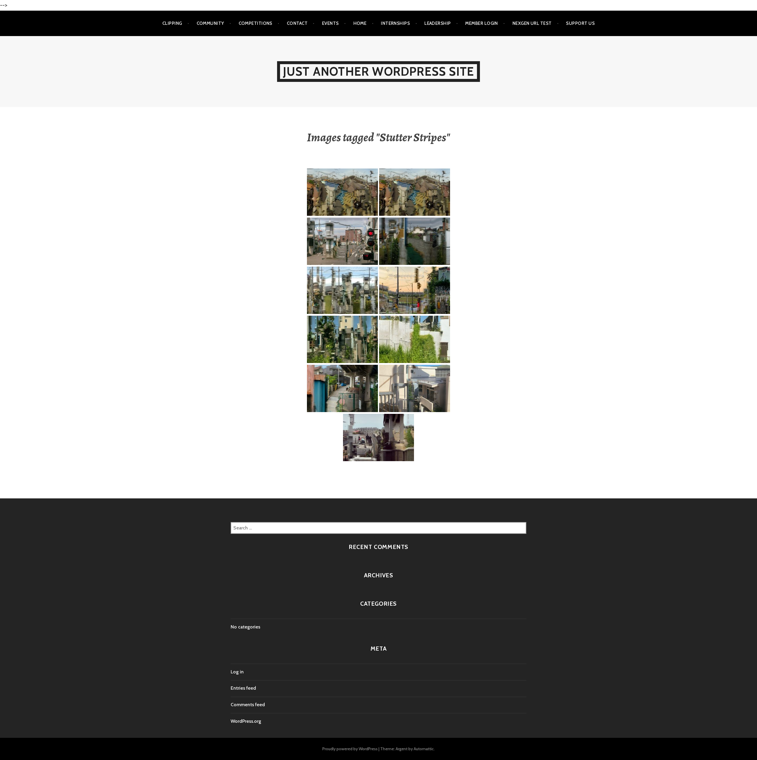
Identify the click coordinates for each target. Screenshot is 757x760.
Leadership (437, 23)
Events (330, 23)
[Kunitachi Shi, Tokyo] (342, 241)
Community (210, 23)
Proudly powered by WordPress (350, 748)
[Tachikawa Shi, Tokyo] (414, 291)
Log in (237, 672)
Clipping (172, 23)
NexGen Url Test (532, 23)
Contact (297, 23)
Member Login (481, 23)
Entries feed (243, 688)
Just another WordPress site (378, 71)
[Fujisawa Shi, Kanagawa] (414, 389)
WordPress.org (246, 721)
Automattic (424, 748)
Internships (395, 23)
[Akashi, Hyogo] (414, 241)
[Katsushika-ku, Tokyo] (378, 438)
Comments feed (248, 704)
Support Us (580, 23)
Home (360, 23)
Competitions (255, 23)
